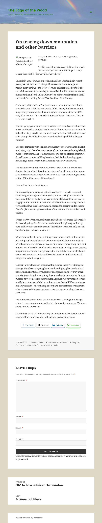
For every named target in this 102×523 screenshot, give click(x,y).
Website (20, 439)
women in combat (51, 345)
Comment (21, 380)
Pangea (40, 345)
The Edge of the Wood (27, 10)
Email (19, 428)
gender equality (29, 345)
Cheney (19, 345)
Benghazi (75, 342)
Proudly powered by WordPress (29, 518)
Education (52, 342)
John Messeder (37, 342)
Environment (62, 342)
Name (19, 416)
